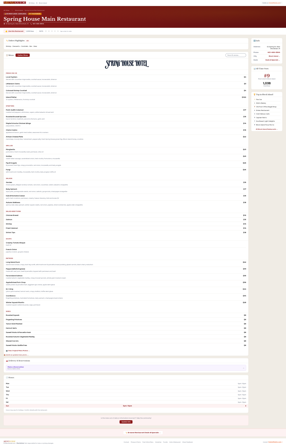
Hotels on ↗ (271, 3)
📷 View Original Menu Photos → (18, 351)
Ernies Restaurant (262, 110)
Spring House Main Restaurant (45, 19)
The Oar (259, 99)
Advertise (158, 442)
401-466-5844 (38, 24)
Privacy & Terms (136, 442)
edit (27, 41)
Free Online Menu (147, 442)
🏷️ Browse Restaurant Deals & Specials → (143, 433)
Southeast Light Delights (265, 121)
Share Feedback (187, 442)
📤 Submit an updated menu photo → (16, 355)
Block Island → (274, 56)
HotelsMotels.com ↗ (275, 442)
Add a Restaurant (175, 442)
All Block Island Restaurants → (267, 129)
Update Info (126, 422)
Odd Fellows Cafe (262, 114)
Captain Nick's (261, 117)
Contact (126, 442)
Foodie (165, 442)
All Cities (32, 3)
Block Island (43, 3)
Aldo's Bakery (261, 103)
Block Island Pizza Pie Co (265, 125)
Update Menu (23, 55)
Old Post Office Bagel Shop (266, 107)
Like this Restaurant (14, 31)
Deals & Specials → (272, 60)
